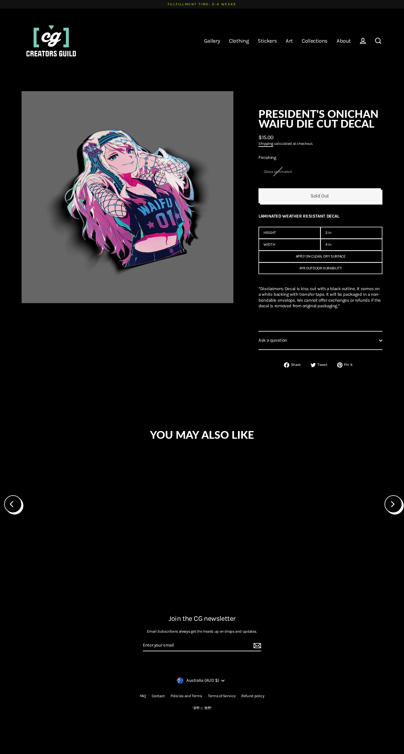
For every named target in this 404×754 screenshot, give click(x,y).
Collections (315, 41)
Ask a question (272, 340)
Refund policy (252, 696)
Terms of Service (221, 696)
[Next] (393, 504)
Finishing (267, 157)
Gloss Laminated (278, 171)
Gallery (212, 41)
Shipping (265, 143)
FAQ (143, 696)
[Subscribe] (256, 645)
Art (289, 41)
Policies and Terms (186, 696)
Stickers (267, 41)
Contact (158, 696)
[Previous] (13, 504)
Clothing (239, 41)
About (344, 41)
